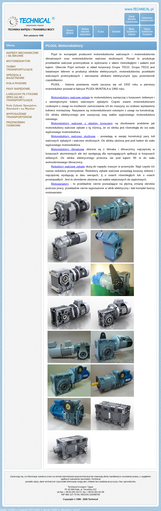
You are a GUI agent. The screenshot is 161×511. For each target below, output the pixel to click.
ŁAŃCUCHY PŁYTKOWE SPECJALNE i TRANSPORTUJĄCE (22, 97)
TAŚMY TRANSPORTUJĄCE (19, 68)
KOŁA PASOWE (16, 83)
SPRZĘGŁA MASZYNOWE (15, 76)
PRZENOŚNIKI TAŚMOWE (15, 124)
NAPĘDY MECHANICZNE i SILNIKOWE (22, 54)
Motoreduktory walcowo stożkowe (73, 136)
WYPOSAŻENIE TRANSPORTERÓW (19, 115)
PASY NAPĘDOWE (18, 88)
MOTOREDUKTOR (18, 61)
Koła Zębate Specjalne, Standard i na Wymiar (21, 107)
